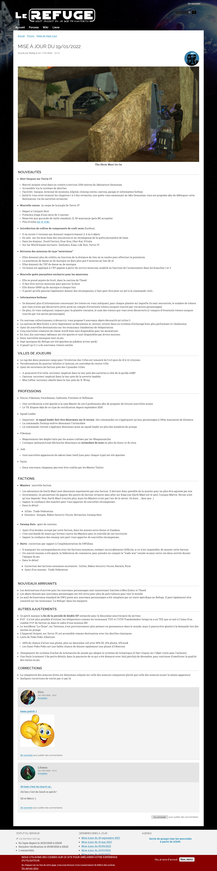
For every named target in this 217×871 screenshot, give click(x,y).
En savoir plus (30, 868)
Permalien (42, 698)
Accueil (20, 27)
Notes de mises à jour (47, 35)
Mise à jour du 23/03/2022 (96, 850)
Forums (34, 27)
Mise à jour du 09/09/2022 (96, 846)
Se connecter (194, 3)
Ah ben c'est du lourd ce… (36, 786)
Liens (56, 27)
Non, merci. (187, 859)
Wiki (45, 27)
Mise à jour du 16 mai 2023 (96, 842)
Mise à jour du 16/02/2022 (95, 854)
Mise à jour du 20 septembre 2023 (100, 837)
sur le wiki (43, 221)
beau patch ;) (28, 711)
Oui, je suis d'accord (166, 859)
